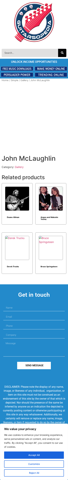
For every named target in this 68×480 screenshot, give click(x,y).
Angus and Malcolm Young (49, 218)
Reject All (34, 472)
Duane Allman (13, 217)
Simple (14, 80)
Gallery (24, 80)
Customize (34, 464)
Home (5, 80)
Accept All (34, 455)
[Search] (62, 53)
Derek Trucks (13, 266)
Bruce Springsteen (49, 266)
